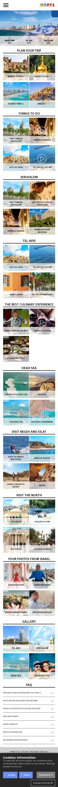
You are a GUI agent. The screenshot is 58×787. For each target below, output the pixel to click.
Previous (6, 144)
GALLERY (29, 622)
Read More (44, 775)
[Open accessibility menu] (54, 13)
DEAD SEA (29, 368)
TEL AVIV (29, 241)
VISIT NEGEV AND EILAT (29, 432)
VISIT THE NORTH (29, 495)
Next (53, 144)
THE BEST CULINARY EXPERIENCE (29, 304)
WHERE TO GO (15, 752)
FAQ (29, 685)
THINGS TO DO (29, 114)
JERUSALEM (29, 177)
